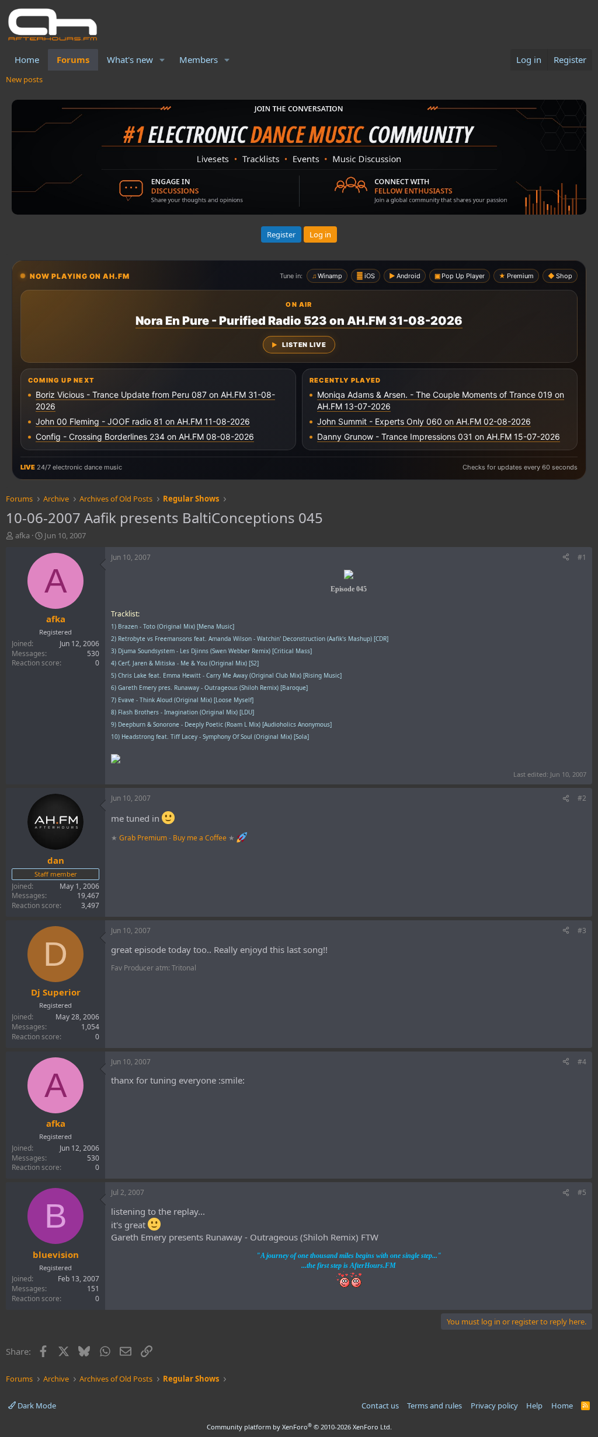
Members (198, 59)
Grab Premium (144, 838)
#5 (582, 1192)
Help (534, 1405)
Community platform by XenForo (299, 1426)
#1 (582, 557)
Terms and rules (434, 1405)
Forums (73, 59)
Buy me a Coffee (200, 838)
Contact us (380, 1405)
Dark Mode (36, 1405)
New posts (24, 79)
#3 (582, 930)
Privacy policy (494, 1405)
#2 (582, 798)
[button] (162, 60)
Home (27, 59)
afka (22, 535)
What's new (130, 59)
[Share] (565, 558)
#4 (582, 1062)
